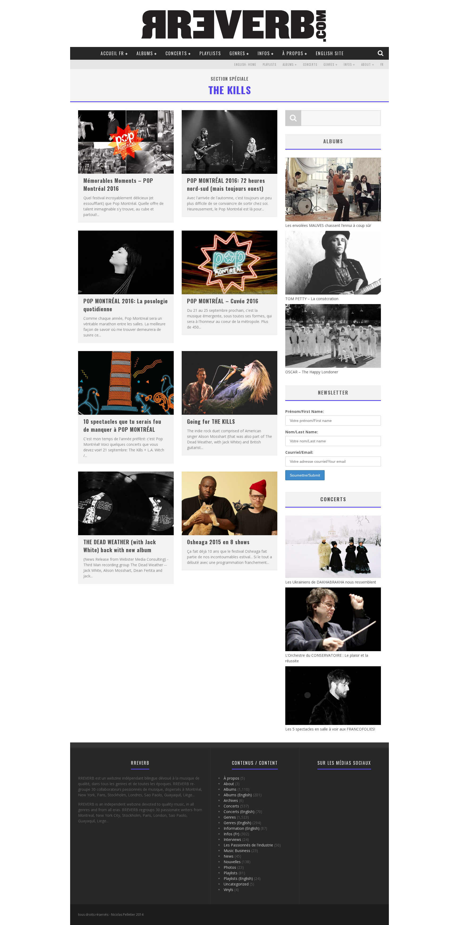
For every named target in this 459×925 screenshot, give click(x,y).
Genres (237, 53)
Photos (230, 867)
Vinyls (228, 889)
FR (382, 64)
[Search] (381, 53)
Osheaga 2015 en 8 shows (218, 542)
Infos (264, 53)
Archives (231, 800)
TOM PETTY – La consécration (311, 298)
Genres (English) (237, 822)
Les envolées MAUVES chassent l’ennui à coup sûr (328, 225)
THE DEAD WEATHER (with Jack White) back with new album (119, 546)
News (228, 856)
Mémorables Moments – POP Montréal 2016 (118, 184)
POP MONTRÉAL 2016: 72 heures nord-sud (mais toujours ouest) (226, 184)
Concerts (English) (239, 811)
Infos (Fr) (231, 833)
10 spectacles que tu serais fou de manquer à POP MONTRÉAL (122, 425)
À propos (292, 53)
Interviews (232, 839)
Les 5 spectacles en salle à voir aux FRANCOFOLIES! (330, 729)
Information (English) (242, 828)
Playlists (210, 53)
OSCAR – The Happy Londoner (311, 371)
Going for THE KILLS (211, 421)
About (366, 64)
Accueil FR (112, 53)
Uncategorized (236, 884)
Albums (145, 53)
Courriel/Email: (299, 452)
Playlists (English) (238, 878)
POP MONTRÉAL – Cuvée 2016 (222, 301)
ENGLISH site (330, 53)
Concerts (176, 53)
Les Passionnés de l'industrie (248, 845)
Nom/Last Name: (301, 431)
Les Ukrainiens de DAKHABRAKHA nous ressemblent (330, 582)
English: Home (245, 64)
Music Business (237, 850)
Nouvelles (232, 861)
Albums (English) (238, 794)
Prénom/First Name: (304, 411)
